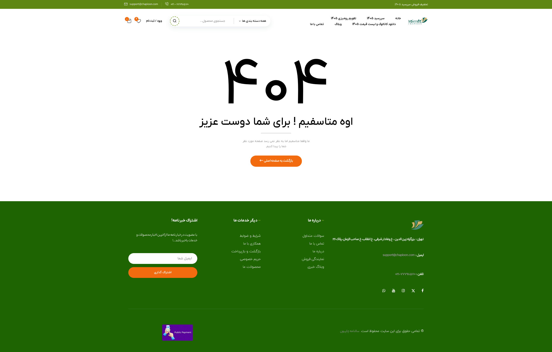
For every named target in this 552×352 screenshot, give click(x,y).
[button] (129, 21)
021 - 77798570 (179, 4)
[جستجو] (175, 21)
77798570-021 (405, 274)
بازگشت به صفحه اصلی (278, 161)
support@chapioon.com (144, 4)
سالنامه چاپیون (349, 331)
